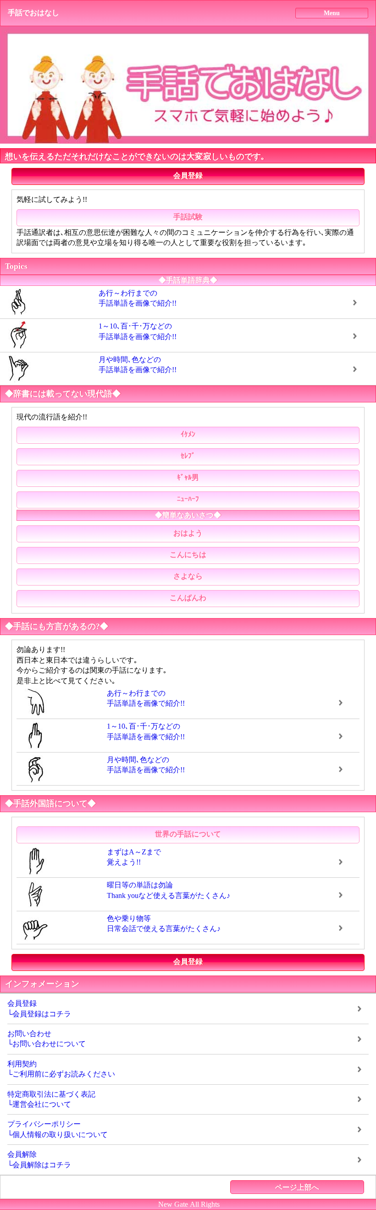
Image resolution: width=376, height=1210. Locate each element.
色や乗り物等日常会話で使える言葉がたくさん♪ (164, 923)
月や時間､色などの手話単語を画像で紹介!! (138, 365)
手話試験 (188, 217)
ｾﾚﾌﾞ (188, 456)
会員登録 (188, 175)
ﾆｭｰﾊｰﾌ (188, 499)
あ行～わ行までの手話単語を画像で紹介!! (138, 298)
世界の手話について (188, 834)
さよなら (188, 576)
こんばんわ (188, 598)
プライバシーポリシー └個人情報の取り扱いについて (57, 1129)
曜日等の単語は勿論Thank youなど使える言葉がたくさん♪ (168, 890)
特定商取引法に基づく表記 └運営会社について (51, 1099)
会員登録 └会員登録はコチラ (39, 1008)
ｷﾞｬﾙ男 (188, 477)
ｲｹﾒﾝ (188, 434)
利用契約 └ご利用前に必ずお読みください (61, 1069)
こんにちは (188, 554)
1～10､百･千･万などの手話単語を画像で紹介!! (138, 331)
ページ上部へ (297, 1187)
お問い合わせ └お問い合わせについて (46, 1039)
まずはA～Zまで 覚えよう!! (134, 857)
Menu (332, 13)
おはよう (188, 533)
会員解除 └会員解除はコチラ (39, 1159)
